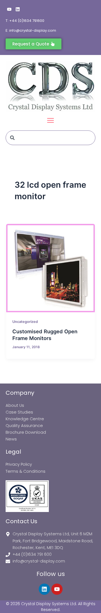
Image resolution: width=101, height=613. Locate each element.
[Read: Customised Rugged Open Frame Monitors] (50, 268)
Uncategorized (25, 322)
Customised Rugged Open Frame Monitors (44, 334)
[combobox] (50, 137)
